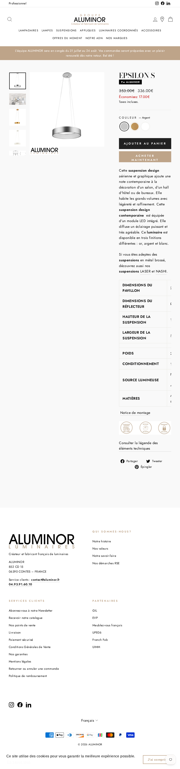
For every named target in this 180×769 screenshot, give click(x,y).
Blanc (145, 126)
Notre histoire (101, 541)
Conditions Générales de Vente (30, 647)
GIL (94, 610)
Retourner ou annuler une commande (34, 668)
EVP (95, 618)
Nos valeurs (100, 548)
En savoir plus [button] (19, 762)
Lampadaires (28, 30)
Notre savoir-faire (104, 556)
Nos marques (117, 38)
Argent (124, 126)
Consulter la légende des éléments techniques (138, 445)
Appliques (88, 30)
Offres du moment (67, 38)
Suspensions (66, 30)
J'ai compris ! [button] (158, 759)
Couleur (134, 118)
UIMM (96, 647)
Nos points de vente (22, 625)
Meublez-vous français (107, 625)
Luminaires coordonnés (118, 30)
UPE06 (96, 632)
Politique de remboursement (28, 676)
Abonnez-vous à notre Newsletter (30, 610)
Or (134, 126)
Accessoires (151, 30)
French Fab (100, 639)
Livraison (15, 632)
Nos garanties (18, 654)
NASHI (161, 271)
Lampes (47, 30)
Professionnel (17, 3)
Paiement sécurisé (21, 639)
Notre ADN (94, 38)
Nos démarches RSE (106, 563)
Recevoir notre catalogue (26, 618)
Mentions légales (20, 661)
